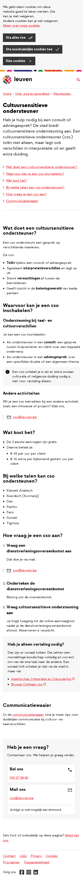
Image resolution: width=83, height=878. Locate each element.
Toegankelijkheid (36, 862)
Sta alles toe (16, 37)
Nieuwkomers (62, 94)
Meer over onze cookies (21, 25)
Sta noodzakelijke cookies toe (29, 49)
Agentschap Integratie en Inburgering (43, 679)
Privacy (36, 856)
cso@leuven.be (25, 417)
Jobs (23, 856)
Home (7, 94)
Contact (9, 856)
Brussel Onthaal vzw (28, 684)
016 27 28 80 (19, 777)
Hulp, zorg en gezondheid (32, 94)
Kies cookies (16, 61)
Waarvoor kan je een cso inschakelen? (35, 174)
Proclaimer (11, 862)
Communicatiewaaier (22, 201)
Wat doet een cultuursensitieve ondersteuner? (41, 167)
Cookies (52, 856)
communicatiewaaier (28, 714)
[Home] (17, 79)
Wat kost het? (16, 180)
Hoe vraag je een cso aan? (26, 194)
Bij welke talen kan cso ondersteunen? (35, 187)
